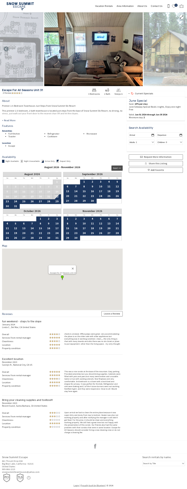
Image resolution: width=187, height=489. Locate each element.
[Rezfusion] (29, 477)
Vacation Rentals (104, 6)
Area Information (125, 6)
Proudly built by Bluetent (93, 485)
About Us (142, 6)
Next (181, 49)
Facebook (95, 446)
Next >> (117, 168)
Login (76, 485)
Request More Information (158, 157)
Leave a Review (112, 313)
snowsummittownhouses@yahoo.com (20, 472)
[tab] (156, 93)
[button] (62, 277)
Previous (6, 49)
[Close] (73, 268)
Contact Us (156, 6)
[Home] (21, 6)
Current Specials (144, 94)
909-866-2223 (8, 469)
